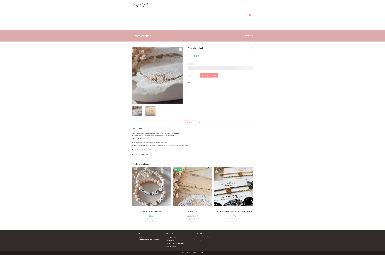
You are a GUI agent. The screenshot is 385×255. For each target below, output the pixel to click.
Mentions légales (171, 246)
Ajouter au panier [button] (233, 220)
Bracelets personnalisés (154, 209)
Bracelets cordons (207, 83)
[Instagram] (202, 238)
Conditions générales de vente (174, 243)
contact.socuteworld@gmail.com (149, 239)
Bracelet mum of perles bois (151, 211)
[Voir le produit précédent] (247, 48)
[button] (180, 49)
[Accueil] (240, 35)
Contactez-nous (170, 240)
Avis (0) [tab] (198, 123)
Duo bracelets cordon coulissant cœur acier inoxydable (233, 211)
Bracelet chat (249, 35)
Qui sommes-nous (171, 237)
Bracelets (198, 83)
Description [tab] (189, 123)
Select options (152, 220)
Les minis (215, 83)
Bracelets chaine (190, 209)
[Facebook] (196, 238)
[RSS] (207, 238)
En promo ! (196, 209)
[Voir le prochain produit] (251, 48)
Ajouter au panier (209, 75)
